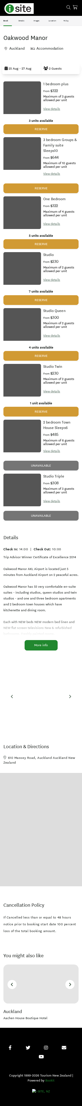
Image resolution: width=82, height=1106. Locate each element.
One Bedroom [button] (54, 199)
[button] (21, 68)
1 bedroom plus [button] (55, 84)
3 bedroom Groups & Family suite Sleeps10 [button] (60, 145)
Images (36, 20)
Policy (66, 20)
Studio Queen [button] (54, 310)
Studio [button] (48, 254)
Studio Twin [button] (52, 366)
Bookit (49, 1080)
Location (52, 20)
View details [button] (51, 109)
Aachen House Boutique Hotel (25, 1018)
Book (5, 20)
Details (21, 20)
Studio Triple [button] (53, 476)
